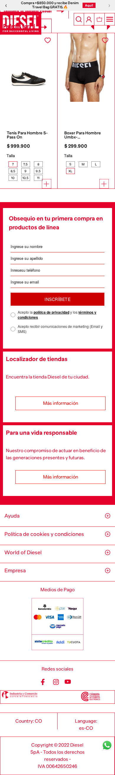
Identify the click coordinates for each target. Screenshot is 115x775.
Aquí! (89, 5)
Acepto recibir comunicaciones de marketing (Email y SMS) (60, 329)
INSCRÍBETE (57, 299)
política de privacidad (51, 312)
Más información (60, 403)
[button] (13, 164)
